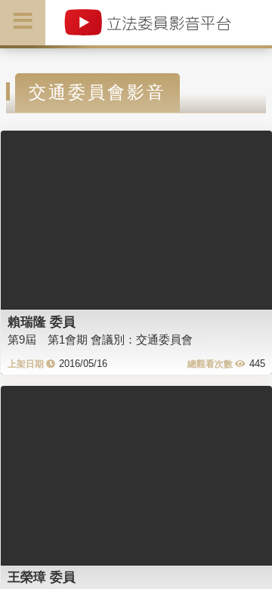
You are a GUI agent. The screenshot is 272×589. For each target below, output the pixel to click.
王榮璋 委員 (42, 577)
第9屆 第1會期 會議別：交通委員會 (100, 339)
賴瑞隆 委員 (42, 321)
